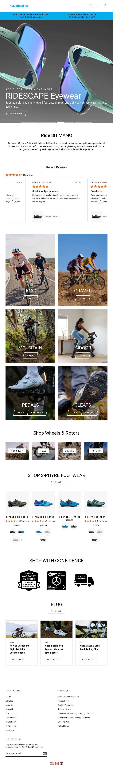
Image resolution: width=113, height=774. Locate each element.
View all (56, 482)
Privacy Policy (63, 701)
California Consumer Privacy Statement (74, 717)
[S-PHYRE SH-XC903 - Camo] (13, 531)
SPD (75, 413)
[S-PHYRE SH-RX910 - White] (100, 531)
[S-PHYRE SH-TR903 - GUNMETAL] (73, 526)
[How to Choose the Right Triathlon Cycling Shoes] (21, 629)
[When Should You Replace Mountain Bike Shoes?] (56, 629)
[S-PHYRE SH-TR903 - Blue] (65, 526)
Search (8, 697)
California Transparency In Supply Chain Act (76, 713)
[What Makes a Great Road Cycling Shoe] (91, 629)
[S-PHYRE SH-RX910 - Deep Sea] (91, 531)
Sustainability (11, 726)
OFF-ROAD (37, 413)
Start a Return (11, 717)
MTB (46, 642)
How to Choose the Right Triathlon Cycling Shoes (19, 649)
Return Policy (11, 722)
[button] (13, 200)
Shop (30, 298)
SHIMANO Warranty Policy (68, 697)
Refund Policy (63, 726)
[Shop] (30, 336)
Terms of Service (64, 709)
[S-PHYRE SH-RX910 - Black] (94, 539)
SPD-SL (89, 413)
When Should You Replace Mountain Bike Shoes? (54, 649)
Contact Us (10, 709)
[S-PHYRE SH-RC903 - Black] (43, 539)
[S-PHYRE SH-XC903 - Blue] (21, 531)
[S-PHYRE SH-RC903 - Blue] (39, 531)
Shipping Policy (64, 722)
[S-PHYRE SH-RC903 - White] (47, 531)
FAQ (7, 713)
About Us (9, 705)
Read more (18, 659)
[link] (56, 216)
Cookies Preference (66, 705)
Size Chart (10, 730)
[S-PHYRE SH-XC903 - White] (15, 539)
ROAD (21, 413)
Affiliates (9, 701)
